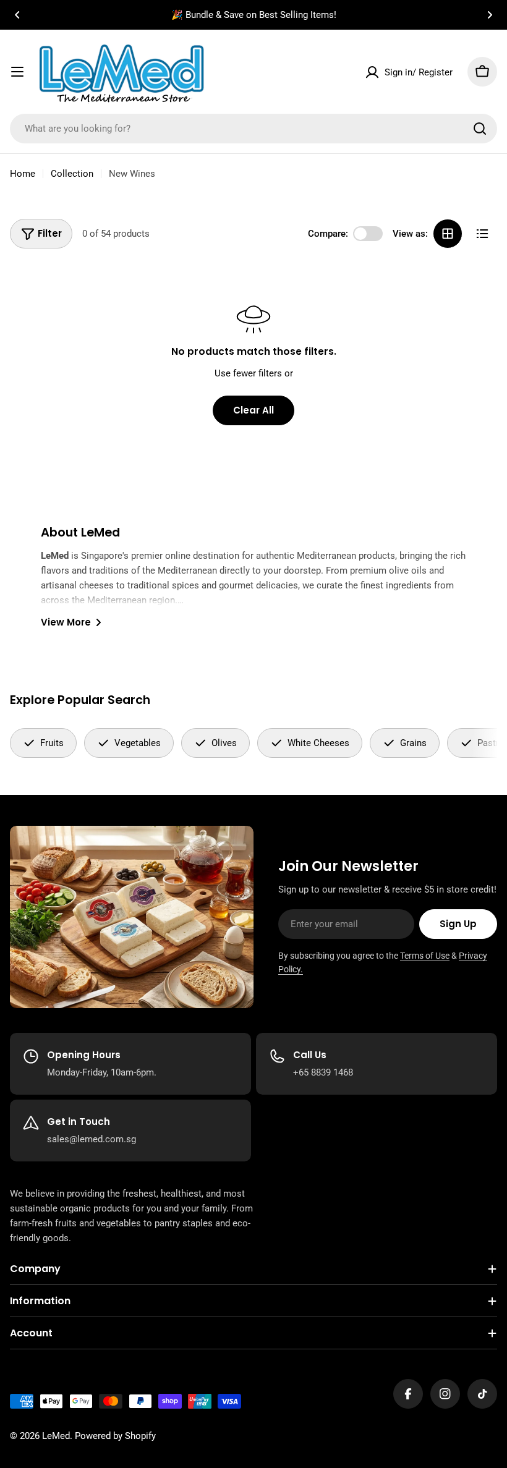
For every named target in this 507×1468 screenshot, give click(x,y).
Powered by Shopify (115, 1435)
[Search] (479, 128)
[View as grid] (447, 233)
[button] (17, 14)
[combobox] (253, 128)
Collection (72, 173)
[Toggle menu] (17, 71)
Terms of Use (424, 956)
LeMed (56, 1435)
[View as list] (482, 233)
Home (22, 173)
